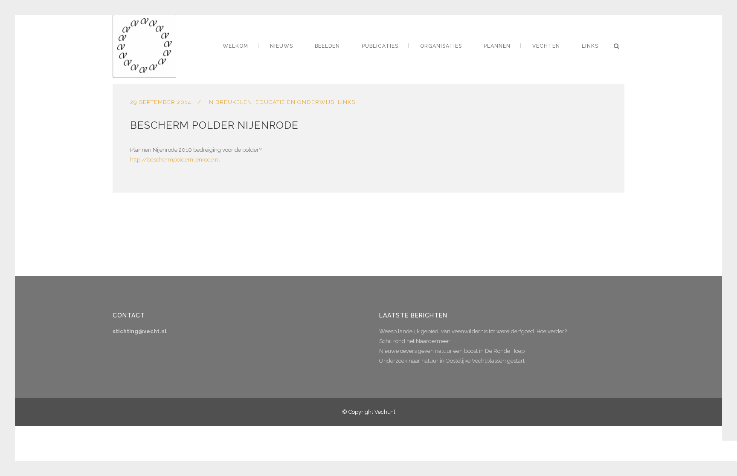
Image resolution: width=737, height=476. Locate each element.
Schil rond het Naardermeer (414, 341)
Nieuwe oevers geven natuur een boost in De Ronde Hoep (452, 351)
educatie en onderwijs (294, 102)
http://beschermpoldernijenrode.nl (175, 159)
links (346, 102)
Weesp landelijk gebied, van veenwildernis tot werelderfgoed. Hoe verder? (473, 331)
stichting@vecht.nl (139, 331)
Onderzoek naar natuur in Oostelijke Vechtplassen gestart (452, 361)
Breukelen (233, 102)
